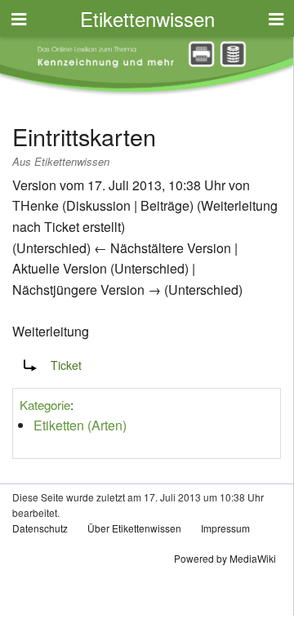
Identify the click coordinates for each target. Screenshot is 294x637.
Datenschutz (40, 528)
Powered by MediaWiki (225, 558)
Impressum (225, 528)
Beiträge (164, 205)
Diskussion (98, 205)
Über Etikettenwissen (134, 528)
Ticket (61, 226)
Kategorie (45, 404)
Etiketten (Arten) (80, 425)
